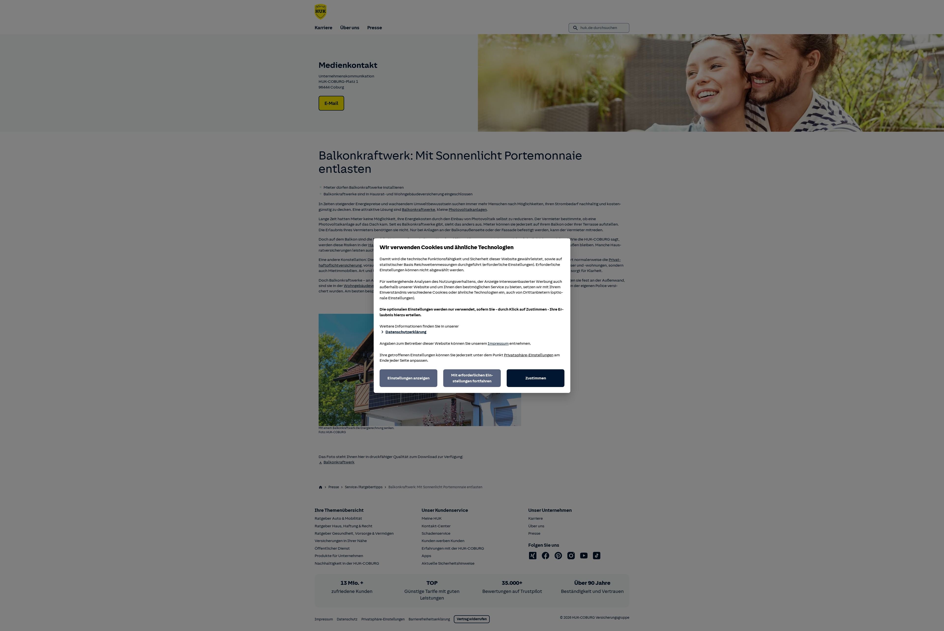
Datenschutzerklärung (405, 332)
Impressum (498, 343)
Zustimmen (535, 378)
